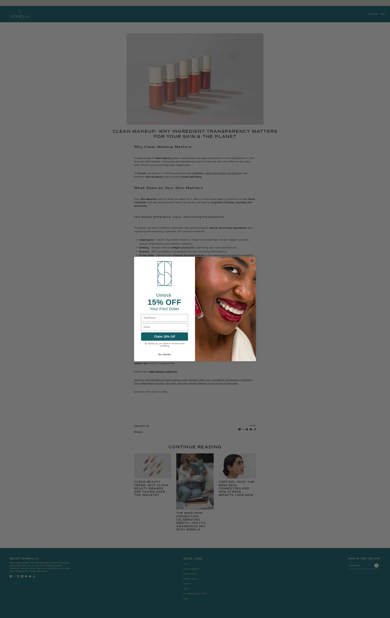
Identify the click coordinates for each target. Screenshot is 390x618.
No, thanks (164, 354)
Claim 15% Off (164, 336)
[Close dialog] (252, 260)
